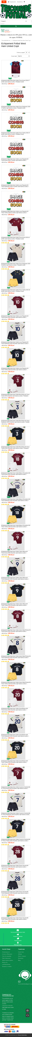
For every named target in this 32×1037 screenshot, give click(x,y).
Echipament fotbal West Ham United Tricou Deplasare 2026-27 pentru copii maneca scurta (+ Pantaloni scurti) (15, 107)
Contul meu (21, 952)
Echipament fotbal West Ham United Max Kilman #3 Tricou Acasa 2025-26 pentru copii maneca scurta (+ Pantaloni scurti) (15, 396)
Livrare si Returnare (7, 954)
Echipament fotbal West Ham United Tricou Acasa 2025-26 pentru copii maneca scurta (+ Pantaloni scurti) (15, 238)
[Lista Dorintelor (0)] (24, 1)
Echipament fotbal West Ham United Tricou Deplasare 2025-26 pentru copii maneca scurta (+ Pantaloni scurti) (15, 264)
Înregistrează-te (13, 1)
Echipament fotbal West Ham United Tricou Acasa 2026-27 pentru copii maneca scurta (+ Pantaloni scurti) (15, 81)
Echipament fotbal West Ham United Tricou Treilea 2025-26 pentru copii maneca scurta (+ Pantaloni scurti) (15, 290)
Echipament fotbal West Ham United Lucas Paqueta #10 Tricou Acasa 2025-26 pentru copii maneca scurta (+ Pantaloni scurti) (14, 317)
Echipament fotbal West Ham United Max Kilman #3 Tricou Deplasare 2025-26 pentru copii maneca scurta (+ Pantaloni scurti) (15, 422)
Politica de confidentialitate (6, 963)
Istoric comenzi (22, 956)
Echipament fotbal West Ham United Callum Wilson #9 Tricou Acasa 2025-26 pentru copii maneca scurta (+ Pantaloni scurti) (14, 553)
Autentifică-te (20, 1)
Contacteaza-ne (6, 952)
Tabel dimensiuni (6, 958)
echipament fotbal (6, 1005)
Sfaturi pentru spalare (7, 960)
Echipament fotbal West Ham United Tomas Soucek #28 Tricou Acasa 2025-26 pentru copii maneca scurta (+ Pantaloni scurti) (14, 867)
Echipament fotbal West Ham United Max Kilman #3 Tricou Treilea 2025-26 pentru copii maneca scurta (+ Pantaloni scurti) (15, 448)
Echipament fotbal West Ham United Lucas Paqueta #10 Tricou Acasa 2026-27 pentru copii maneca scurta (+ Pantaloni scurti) (14, 160)
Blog (19, 960)
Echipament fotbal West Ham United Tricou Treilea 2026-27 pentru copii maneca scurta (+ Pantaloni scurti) (15, 133)
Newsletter (20, 958)
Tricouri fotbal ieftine (22, 1035)
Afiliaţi (20, 954)
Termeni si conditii (7, 966)
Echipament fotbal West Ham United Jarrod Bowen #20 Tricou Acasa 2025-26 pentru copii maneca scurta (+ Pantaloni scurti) (14, 710)
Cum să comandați (6, 956)
